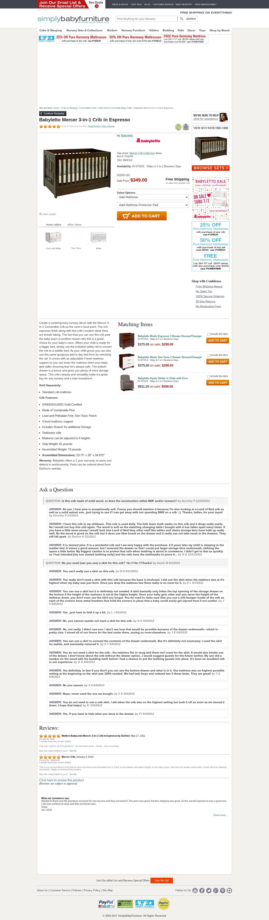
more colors (53, 224)
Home (56, 108)
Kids (181, 30)
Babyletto (127, 135)
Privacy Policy (92, 890)
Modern (112, 30)
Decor (191, 30)
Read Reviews (94, 126)
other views (74, 224)
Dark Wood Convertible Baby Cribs (115, 108)
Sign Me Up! (162, 880)
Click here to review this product (61, 780)
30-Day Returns (205, 301)
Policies (77, 890)
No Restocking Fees (208, 306)
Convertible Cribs (88, 108)
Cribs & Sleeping (50, 30)
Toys (202, 30)
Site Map (107, 890)
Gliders (154, 30)
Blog (147, 4)
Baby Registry (184, 4)
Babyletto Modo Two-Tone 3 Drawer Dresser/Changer (170, 357)
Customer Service (163, 4)
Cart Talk (136, 4)
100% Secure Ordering (210, 296)
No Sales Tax (204, 291)
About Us (42, 890)
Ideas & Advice (120, 4)
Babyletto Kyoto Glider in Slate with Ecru (163, 378)
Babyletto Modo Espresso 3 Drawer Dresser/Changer (170, 336)
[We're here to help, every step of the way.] (210, 122)
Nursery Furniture (133, 30)
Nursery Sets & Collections (85, 30)
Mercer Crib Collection (142, 153)
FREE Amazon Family (206, 4)
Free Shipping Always (209, 286)
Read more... (220, 815)
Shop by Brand (220, 30)
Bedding (168, 30)
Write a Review (108, 126)
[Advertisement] (136, 73)
